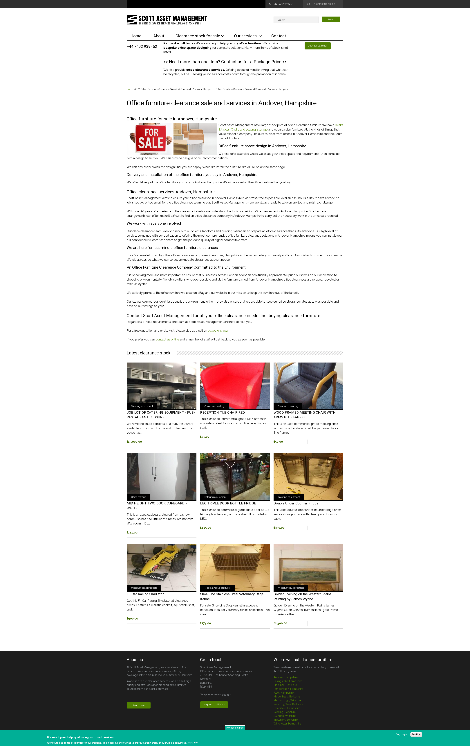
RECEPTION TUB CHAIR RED (222, 412)
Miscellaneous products (144, 587)
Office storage (138, 497)
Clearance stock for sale (198, 36)
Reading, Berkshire (285, 712)
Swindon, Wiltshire (285, 715)
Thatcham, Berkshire (286, 719)
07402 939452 (218, 330)
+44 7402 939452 (283, 3)
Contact (278, 36)
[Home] (132, 19)
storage (262, 129)
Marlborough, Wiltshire (287, 700)
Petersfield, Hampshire (287, 708)
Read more (162, 401)
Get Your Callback (317, 45)
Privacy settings (235, 727)
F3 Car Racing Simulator (145, 594)
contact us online (167, 339)
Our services (245, 36)
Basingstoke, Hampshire (288, 681)
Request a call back (214, 704)
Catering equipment (142, 406)
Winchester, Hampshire (287, 723)
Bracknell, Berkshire (285, 684)
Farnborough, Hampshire (288, 688)
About (158, 36)
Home (135, 36)
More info (193, 742)
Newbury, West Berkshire (288, 704)
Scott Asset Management (173, 18)
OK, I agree (402, 734)
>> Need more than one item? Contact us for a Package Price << (225, 61)
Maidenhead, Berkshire (287, 696)
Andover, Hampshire (286, 677)
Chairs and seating (243, 129)
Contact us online (324, 3)
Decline (416, 734)
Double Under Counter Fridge (296, 503)
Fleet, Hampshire (284, 692)
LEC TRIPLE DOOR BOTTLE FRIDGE (228, 503)
